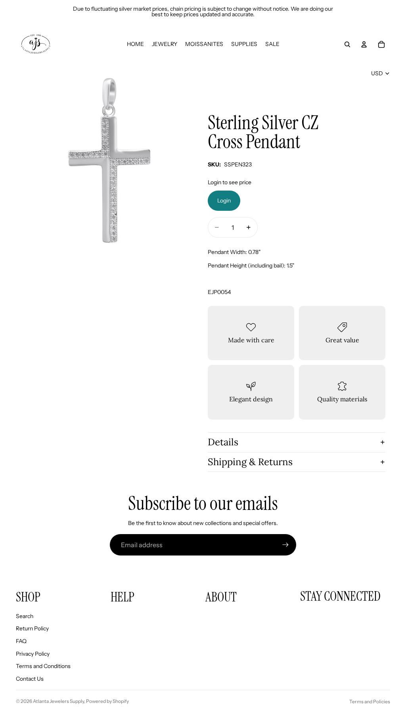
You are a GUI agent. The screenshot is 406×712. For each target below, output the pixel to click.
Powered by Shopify (107, 701)
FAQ (21, 641)
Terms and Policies (369, 701)
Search (24, 616)
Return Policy (32, 628)
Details (223, 442)
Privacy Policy (33, 653)
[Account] (364, 44)
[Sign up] (285, 544)
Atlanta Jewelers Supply (58, 701)
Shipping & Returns (250, 462)
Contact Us (30, 678)
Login (224, 200)
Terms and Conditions (43, 666)
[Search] (347, 44)
